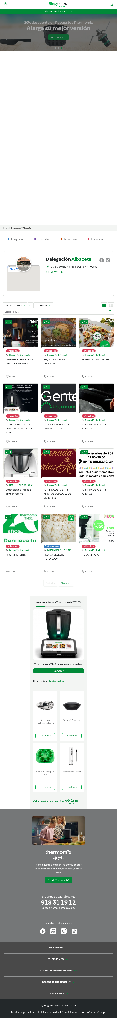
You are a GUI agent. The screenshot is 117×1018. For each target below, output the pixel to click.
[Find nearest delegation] (5, 4)
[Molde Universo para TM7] (45, 756)
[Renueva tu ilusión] (20, 531)
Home (6, 228)
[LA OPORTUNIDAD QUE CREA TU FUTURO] (58, 401)
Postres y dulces (52, 546)
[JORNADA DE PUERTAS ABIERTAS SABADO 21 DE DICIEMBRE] (58, 466)
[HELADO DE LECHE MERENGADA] (58, 531)
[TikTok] (74, 931)
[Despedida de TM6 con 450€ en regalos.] (20, 466)
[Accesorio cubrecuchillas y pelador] (45, 704)
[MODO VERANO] (96, 531)
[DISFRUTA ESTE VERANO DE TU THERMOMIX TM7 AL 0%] (20, 336)
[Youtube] (53, 931)
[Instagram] (63, 931)
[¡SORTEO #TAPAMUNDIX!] (96, 336)
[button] (111, 4)
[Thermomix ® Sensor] (72, 756)
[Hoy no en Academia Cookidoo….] (58, 336)
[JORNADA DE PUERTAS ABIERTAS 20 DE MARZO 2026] (20, 401)
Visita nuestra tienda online (57, 11)
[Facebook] (42, 931)
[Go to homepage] (58, 4)
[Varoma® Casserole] (72, 704)
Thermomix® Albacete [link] (21, 228)
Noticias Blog (12, 351)
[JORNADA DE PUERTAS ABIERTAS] (96, 401)
